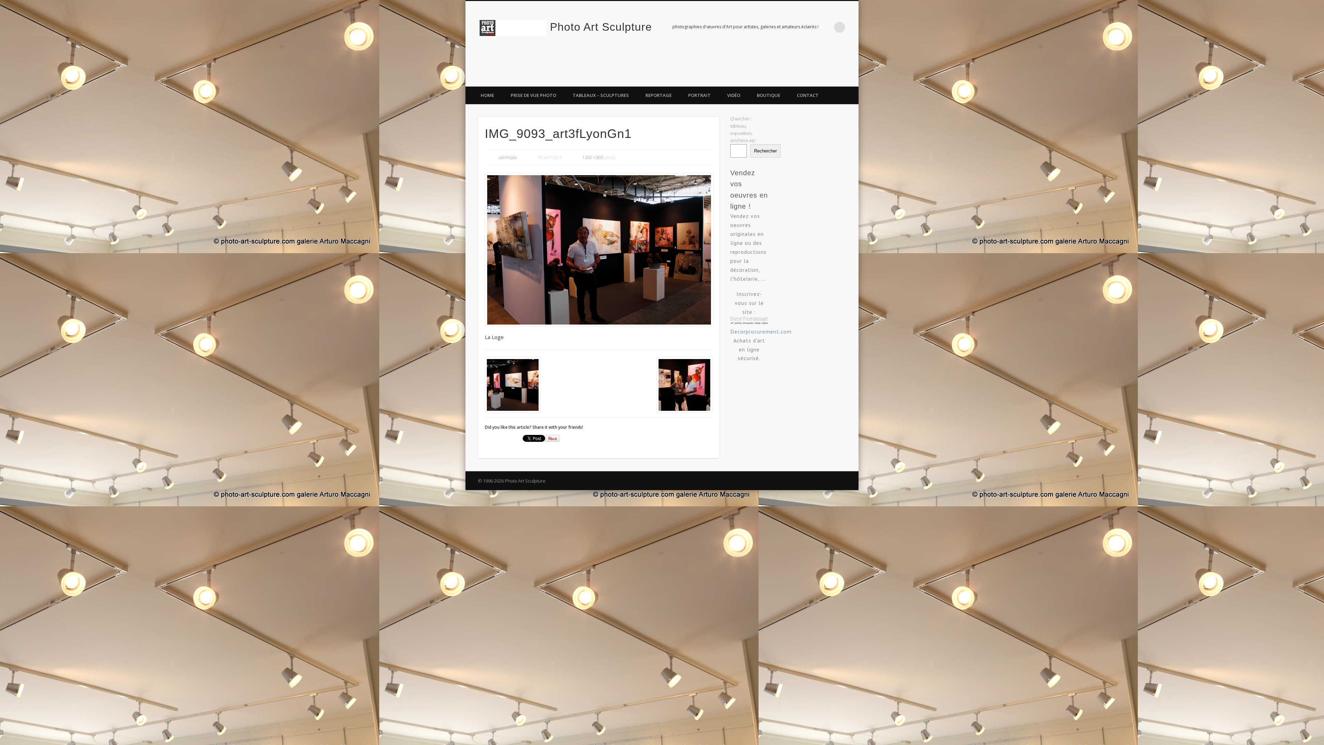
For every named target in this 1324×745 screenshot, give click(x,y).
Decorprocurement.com (761, 331)
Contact (808, 95)
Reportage (658, 95)
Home (487, 95)
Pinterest (850, 79)
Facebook (822, 79)
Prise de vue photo (533, 95)
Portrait (699, 95)
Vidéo (733, 95)
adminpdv (508, 157)
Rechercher (765, 150)
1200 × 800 (593, 157)
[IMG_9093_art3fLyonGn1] (598, 250)
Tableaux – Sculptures (601, 95)
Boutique (768, 95)
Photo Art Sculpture (601, 27)
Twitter (836, 79)
